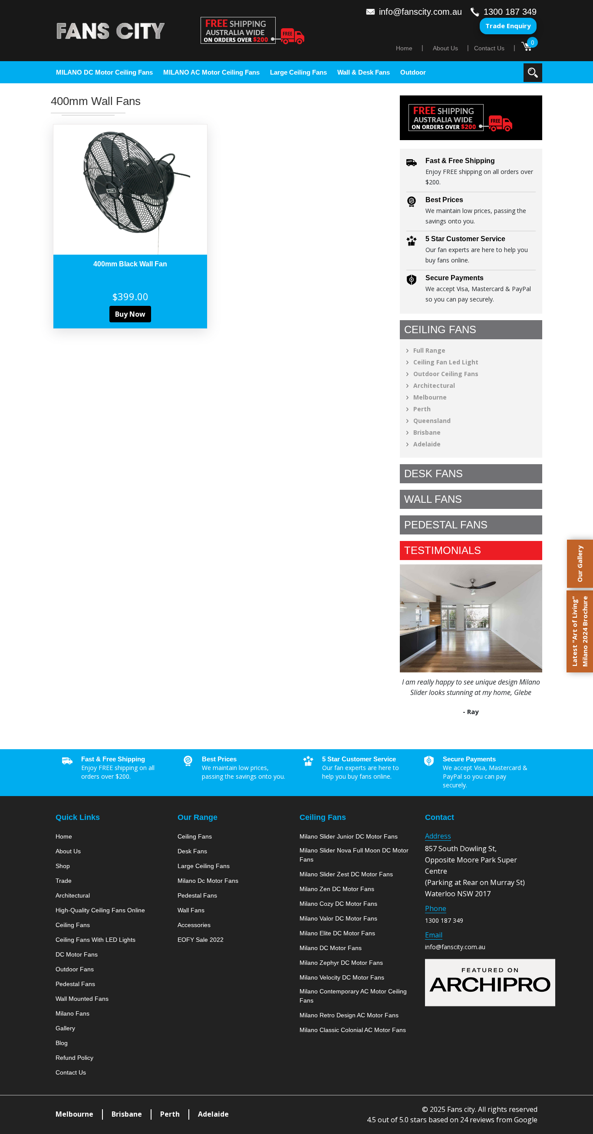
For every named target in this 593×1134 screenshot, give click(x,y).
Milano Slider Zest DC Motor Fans (346, 874)
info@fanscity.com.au (455, 947)
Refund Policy (74, 1057)
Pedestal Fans (75, 983)
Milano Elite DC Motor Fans (337, 933)
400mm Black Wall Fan (130, 264)
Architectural (434, 385)
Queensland (432, 420)
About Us (445, 48)
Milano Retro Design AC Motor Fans (349, 1015)
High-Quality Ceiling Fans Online (100, 910)
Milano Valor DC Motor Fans (338, 918)
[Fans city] (110, 31)
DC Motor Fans (77, 954)
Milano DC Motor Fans (331, 947)
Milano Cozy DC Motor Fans (338, 903)
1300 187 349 (444, 920)
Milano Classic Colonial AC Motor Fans (353, 1029)
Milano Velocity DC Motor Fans (342, 977)
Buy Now (130, 314)
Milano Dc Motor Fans (208, 880)
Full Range (429, 350)
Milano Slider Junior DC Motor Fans (349, 836)
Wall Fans (191, 910)
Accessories (194, 924)
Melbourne (430, 397)
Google (525, 1119)
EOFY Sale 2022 (201, 939)
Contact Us (489, 48)
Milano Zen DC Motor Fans (337, 888)
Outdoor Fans (75, 969)
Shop (63, 865)
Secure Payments (454, 278)
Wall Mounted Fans (82, 998)
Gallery (65, 1028)
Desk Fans (192, 851)
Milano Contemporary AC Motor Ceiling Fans (353, 996)
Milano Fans (72, 1013)
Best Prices (444, 199)
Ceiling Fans (73, 924)
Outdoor (413, 72)
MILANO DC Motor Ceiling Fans (104, 72)
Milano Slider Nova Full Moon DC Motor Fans (354, 855)
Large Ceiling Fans (298, 72)
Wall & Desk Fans (363, 72)
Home (404, 48)
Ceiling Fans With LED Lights (95, 939)
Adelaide (427, 444)
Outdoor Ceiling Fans (445, 374)
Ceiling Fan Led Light (445, 362)
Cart (526, 45)
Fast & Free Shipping (460, 160)
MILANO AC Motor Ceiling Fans (211, 72)
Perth (422, 409)
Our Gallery (579, 563)
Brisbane (427, 432)
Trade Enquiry (508, 25)
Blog (62, 1042)
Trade (64, 880)
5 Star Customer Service (465, 239)
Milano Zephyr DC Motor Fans (341, 962)
